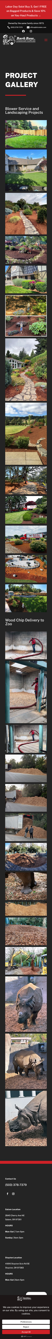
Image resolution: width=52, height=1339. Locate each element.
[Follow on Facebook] (7, 1193)
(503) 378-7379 (16, 1185)
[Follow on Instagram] (13, 1193)
